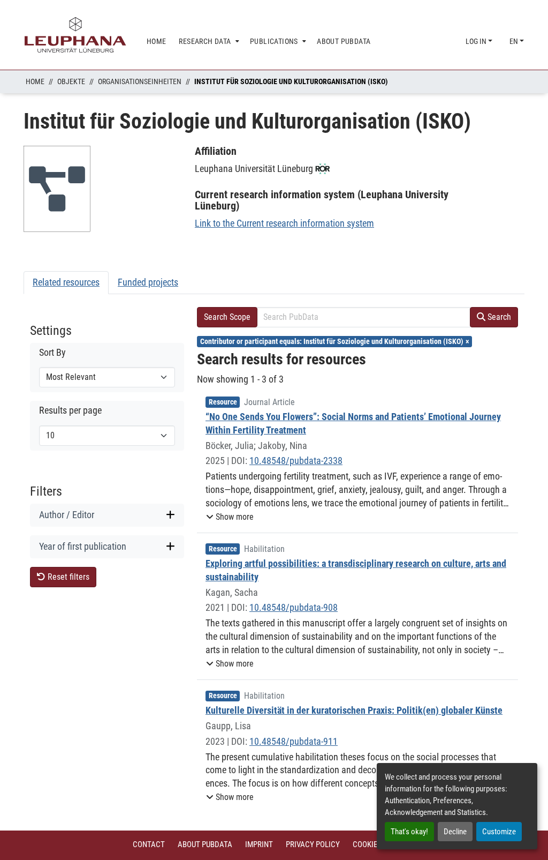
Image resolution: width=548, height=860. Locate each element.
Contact (149, 844)
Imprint (259, 844)
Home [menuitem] (156, 41)
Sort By (52, 352)
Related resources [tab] (66, 282)
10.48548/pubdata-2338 (295, 460)
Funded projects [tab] (148, 282)
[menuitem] (208, 41)
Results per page (70, 410)
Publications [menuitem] (274, 41)
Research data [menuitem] (205, 41)
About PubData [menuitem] (343, 41)
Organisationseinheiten (139, 81)
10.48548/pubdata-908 (293, 607)
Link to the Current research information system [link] (284, 223)
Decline (455, 831)
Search (498, 317)
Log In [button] (477, 41)
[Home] (75, 35)
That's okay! (409, 831)
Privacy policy (313, 844)
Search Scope (227, 317)
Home (35, 81)
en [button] (514, 41)
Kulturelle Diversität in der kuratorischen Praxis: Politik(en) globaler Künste (354, 710)
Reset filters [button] (67, 577)
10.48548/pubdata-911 (293, 741)
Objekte (71, 81)
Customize (499, 831)
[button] (230, 517)
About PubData (205, 844)
